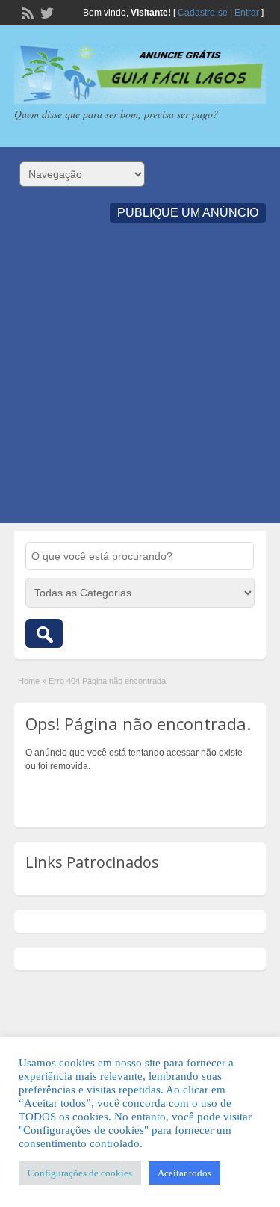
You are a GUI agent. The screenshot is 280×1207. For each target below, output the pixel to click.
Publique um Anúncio (187, 212)
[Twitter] (46, 12)
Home (29, 680)
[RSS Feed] (26, 12)
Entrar (246, 12)
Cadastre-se (203, 12)
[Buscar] (44, 633)
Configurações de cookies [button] (80, 1173)
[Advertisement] (140, 383)
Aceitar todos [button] (184, 1173)
